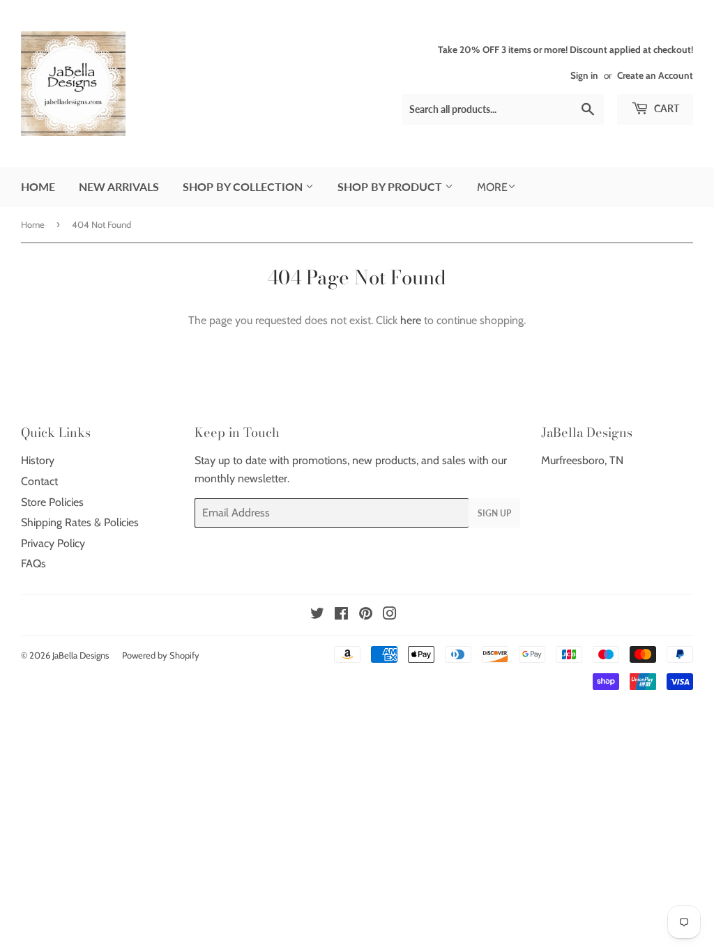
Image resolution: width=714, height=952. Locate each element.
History (37, 460)
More (492, 187)
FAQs (33, 563)
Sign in (584, 75)
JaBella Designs (80, 655)
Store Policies (52, 502)
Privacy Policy (53, 543)
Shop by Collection (244, 186)
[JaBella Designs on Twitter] (317, 615)
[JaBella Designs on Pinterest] (365, 615)
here (410, 320)
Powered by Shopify (160, 655)
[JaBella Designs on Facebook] (341, 615)
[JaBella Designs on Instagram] (390, 615)
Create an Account (655, 75)
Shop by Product (391, 186)
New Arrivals (119, 186)
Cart (665, 108)
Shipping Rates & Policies (80, 522)
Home (38, 186)
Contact (39, 481)
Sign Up (494, 513)
